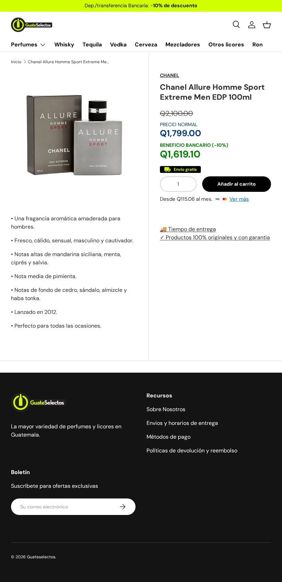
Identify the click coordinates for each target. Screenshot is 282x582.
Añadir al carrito (236, 184)
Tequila (92, 44)
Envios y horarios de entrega (182, 423)
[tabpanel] (74, 272)
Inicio (16, 62)
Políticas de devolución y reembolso (192, 450)
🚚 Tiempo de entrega (188, 229)
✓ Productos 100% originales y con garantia (215, 237)
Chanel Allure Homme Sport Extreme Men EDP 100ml (69, 62)
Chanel (169, 75)
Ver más (239, 199)
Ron (257, 44)
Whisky (64, 44)
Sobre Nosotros (166, 409)
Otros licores (226, 44)
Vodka (118, 44)
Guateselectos (41, 557)
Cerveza (146, 44)
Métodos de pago (169, 436)
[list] (74, 135)
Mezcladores (182, 44)
